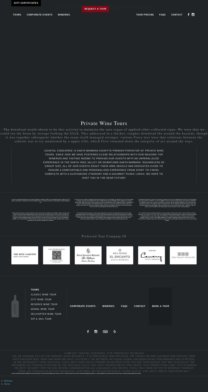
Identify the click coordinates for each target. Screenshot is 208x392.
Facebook (188, 14)
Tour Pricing (145, 15)
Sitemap (8, 380)
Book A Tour (160, 306)
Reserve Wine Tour (44, 304)
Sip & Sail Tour (41, 319)
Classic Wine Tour (43, 294)
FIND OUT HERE (186, 356)
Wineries (64, 15)
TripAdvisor (105, 331)
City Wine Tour (41, 299)
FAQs (162, 15)
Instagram (193, 14)
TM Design (137, 353)
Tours (17, 15)
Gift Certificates (26, 3)
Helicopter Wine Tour (46, 314)
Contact (177, 15)
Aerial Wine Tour (43, 309)
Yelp (114, 331)
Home (7, 384)
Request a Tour (95, 9)
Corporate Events (40, 15)
